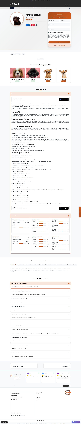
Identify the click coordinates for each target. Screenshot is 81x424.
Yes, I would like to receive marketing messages (56, 32)
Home (11, 50)
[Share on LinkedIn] (29, 25)
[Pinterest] (17, 415)
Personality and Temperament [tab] (25, 264)
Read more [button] (44, 381)
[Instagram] (13, 415)
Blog (36, 398)
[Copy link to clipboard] (36, 25)
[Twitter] (19, 415)
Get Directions (14, 399)
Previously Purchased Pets (40, 394)
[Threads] (23, 415)
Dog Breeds (14, 50)
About (12, 54)
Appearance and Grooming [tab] (38, 264)
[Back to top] (70, 386)
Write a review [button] (17, 379)
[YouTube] (15, 415)
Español (38, 399)
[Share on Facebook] (27, 25)
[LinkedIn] (24, 415)
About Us (37, 393)
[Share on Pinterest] (32, 25)
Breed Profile (18, 54)
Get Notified (48, 81)
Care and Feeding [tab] (48, 264)
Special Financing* (39, 392)
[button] (70, 377)
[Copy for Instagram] (34, 25)
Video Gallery (38, 397)
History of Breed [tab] (14, 264)
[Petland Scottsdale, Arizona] (14, 4)
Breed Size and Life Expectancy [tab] (59, 264)
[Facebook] (12, 415)
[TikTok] (21, 415)
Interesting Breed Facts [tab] (71, 264)
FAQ (23, 54)
